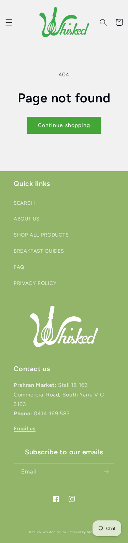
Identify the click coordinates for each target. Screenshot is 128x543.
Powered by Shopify (83, 532)
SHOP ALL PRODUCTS (41, 235)
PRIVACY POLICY (35, 283)
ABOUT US (27, 219)
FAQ (19, 267)
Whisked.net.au (54, 532)
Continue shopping (64, 125)
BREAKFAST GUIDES (39, 251)
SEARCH (24, 203)
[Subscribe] (106, 472)
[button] (9, 22)
